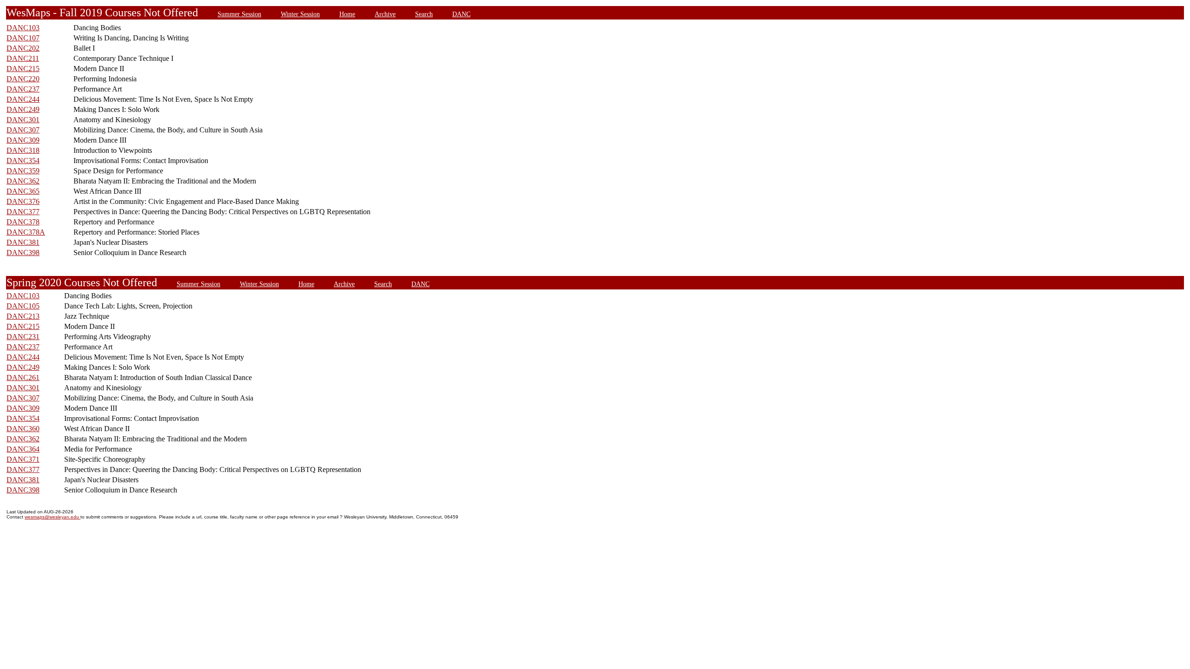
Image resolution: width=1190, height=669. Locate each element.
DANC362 (23, 181)
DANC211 (23, 58)
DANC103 (23, 28)
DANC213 (23, 316)
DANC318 (23, 150)
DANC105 (23, 306)
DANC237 (23, 89)
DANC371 (23, 459)
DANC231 (23, 337)
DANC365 (23, 191)
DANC (461, 14)
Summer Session (239, 14)
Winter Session (300, 14)
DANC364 (23, 449)
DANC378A (26, 232)
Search (424, 14)
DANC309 (23, 140)
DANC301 (23, 120)
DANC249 (23, 109)
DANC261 (23, 377)
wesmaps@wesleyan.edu (52, 516)
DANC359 (23, 171)
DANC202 (23, 48)
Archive (385, 14)
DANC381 (23, 242)
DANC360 (23, 429)
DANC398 (23, 252)
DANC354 (23, 160)
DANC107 (23, 38)
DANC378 (23, 222)
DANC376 (23, 201)
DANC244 (23, 99)
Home (347, 14)
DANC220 (23, 79)
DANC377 (23, 212)
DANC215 (23, 68)
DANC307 (23, 130)
